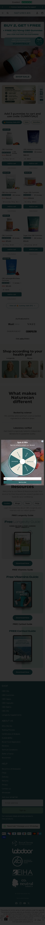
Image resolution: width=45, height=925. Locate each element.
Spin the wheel (22, 482)
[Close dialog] (42, 441)
